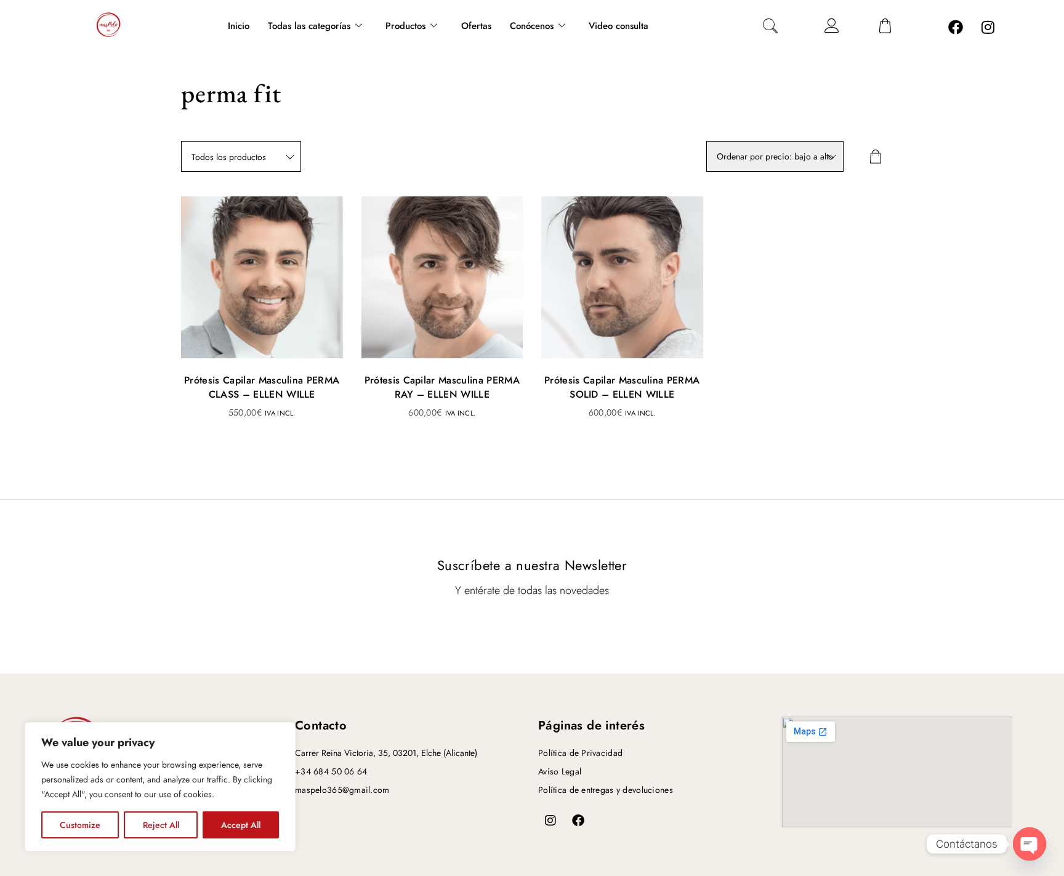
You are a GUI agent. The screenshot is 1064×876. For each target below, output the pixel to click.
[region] (160, 786)
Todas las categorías (309, 26)
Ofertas (476, 26)
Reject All (161, 825)
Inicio (238, 26)
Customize (80, 825)
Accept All (240, 825)
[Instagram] (988, 27)
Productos (405, 26)
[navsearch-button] (770, 27)
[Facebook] (955, 27)
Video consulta (618, 26)
